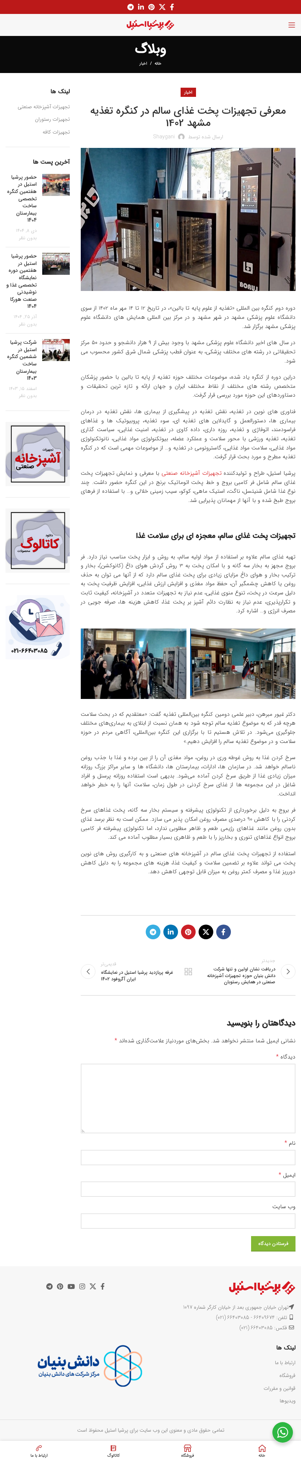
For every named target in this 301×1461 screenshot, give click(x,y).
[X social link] (162, 6)
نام (289, 1143)
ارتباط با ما (285, 1363)
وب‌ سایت (283, 1206)
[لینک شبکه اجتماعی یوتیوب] (71, 1286)
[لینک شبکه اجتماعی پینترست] (151, 6)
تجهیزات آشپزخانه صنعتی (191, 473)
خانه (158, 64)
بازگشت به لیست (188, 971)
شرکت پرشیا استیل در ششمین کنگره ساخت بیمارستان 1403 (22, 360)
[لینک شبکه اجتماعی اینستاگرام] (82, 1286)
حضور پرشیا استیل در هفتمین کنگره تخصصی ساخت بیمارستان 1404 (22, 199)
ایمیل (287, 1175)
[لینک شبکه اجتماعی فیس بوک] (172, 6)
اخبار (143, 64)
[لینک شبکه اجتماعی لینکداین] (141, 6)
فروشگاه (287, 1375)
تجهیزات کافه (56, 132)
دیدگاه (285, 1057)
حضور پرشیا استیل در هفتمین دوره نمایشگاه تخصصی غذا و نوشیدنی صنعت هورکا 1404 (21, 281)
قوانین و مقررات (279, 1388)
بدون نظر (28, 238)
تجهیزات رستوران (52, 119)
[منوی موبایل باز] (291, 25)
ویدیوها (287, 1401)
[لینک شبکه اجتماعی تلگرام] (130, 6)
